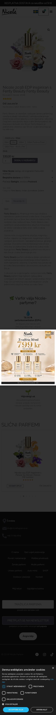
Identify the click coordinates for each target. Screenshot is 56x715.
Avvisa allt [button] (41, 709)
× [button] (53, 668)
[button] (28, 704)
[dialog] (28, 690)
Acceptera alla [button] (16, 709)
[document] (28, 357)
